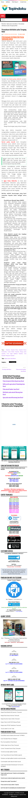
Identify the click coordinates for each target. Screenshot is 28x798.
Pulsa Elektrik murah (11, 234)
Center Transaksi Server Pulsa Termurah (10, 748)
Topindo (8, 349)
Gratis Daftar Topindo (13, 351)
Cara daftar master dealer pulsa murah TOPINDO (13, 735)
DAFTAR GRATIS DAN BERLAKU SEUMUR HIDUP (13, 787)
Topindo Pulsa (14, 349)
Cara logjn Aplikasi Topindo (15, 353)
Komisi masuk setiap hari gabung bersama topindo (13, 778)
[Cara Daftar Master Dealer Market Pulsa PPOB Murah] (14, 345)
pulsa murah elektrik (16, 101)
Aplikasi (8, 2)
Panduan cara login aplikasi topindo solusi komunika (13, 758)
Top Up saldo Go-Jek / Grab (7, 728)
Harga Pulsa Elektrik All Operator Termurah (11, 712)
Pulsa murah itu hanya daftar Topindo (10, 784)
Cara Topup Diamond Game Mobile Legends (11, 755)
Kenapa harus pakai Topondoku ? (9, 781)
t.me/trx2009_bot (14, 522)
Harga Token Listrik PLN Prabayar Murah (10, 722)
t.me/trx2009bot (14, 521)
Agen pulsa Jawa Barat (10, 358)
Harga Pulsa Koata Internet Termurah (10, 715)
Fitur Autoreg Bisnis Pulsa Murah (9, 742)
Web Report (15, 2)
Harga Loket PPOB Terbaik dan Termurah (11, 725)
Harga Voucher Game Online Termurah (10, 718)
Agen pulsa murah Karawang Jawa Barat (13, 397)
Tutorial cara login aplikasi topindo (9, 751)
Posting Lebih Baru (6, 369)
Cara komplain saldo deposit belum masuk (11, 761)
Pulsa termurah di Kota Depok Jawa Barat (13, 381)
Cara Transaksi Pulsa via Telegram (9, 738)
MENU (2, 16)
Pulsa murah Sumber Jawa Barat (11, 389)
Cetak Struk (23, 2)
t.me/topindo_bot (17, 599)
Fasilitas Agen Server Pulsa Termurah (10, 745)
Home (2, 2)
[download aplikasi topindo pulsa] (14, 542)
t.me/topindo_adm (14, 560)
